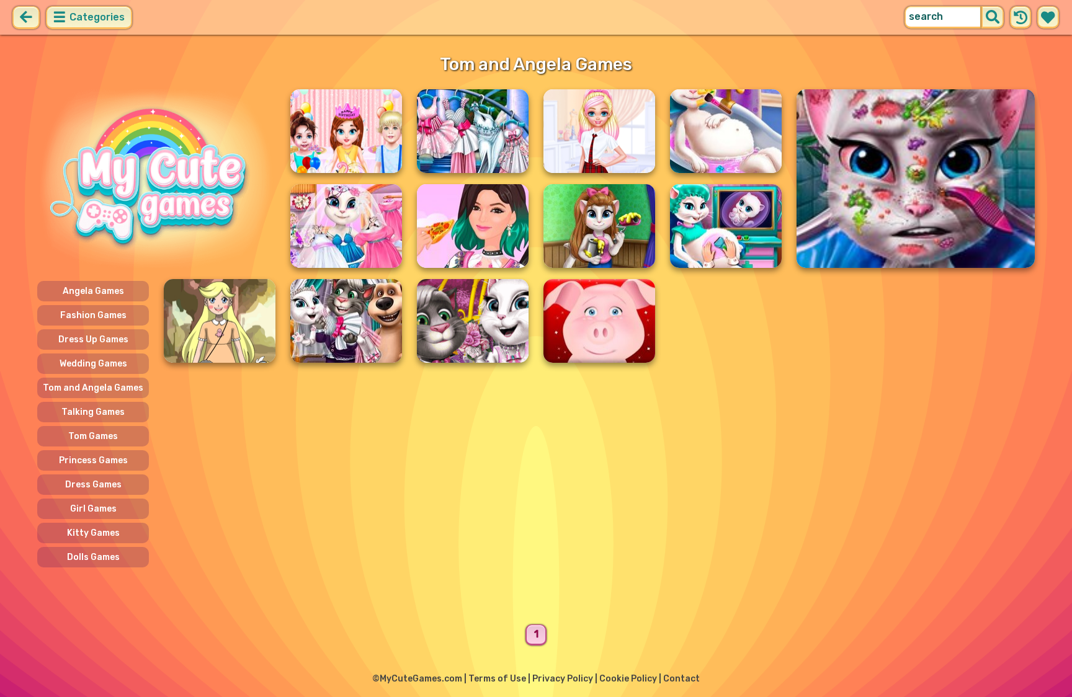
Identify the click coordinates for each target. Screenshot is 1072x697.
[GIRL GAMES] (156, 178)
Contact (681, 678)
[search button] (992, 17)
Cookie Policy (628, 678)
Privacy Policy (562, 678)
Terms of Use (497, 678)
